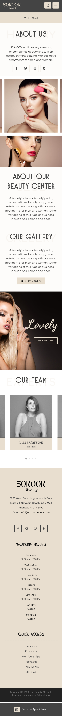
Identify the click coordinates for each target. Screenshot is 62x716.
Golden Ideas (43, 695)
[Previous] (6, 106)
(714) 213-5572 (35, 507)
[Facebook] (18, 528)
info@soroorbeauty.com (35, 512)
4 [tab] (35, 458)
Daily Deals (31, 667)
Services (31, 646)
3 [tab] (32, 458)
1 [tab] (26, 458)
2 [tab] (29, 458)
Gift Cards (31, 672)
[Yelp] (44, 528)
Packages (31, 661)
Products (31, 651)
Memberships (31, 656)
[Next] (55, 106)
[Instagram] (35, 528)
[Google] (26, 528)
